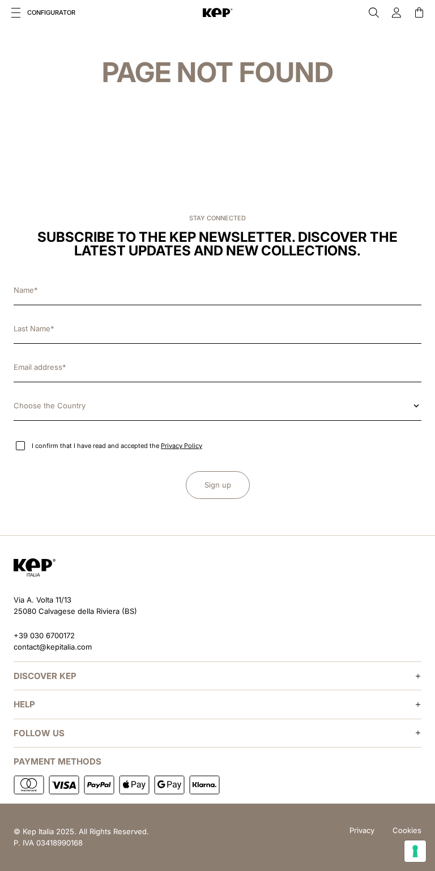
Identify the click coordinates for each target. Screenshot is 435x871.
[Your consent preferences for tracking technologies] (415, 851)
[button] (16, 12)
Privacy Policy (181, 446)
